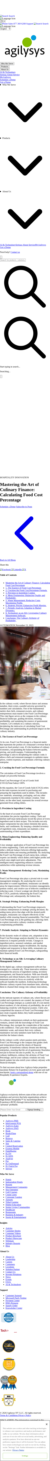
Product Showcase (14, 1238)
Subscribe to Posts (24, 506)
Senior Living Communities (18, 1207)
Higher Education (13, 1205)
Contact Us (10, 1272)
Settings (25, 1456)
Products (4, 67)
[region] (25, 1440)
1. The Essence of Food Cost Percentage (24, 588)
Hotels (8, 1179)
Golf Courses (11, 1192)
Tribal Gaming (12, 1202)
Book (8, 1131)
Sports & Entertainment (16, 1217)
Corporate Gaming (14, 1197)
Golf (8, 1136)
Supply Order (12, 1305)
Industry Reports (13, 1243)
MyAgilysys (5, 77)
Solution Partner (13, 1269)
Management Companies (16, 1187)
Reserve (9, 1138)
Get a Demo (5, 82)
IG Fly (8, 1153)
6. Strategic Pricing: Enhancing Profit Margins (26, 605)
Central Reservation (14, 1146)
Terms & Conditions (9, 1415)
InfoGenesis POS (13, 1123)
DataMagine (11, 1151)
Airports (9, 1199)
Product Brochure (13, 1236)
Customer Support (14, 1295)
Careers (9, 1262)
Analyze (9, 1158)
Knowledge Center (14, 1308)
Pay (7, 1161)
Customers (10, 1264)
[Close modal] (1, 376)
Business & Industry (14, 1215)
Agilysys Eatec (12, 1126)
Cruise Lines (11, 1194)
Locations (10, 1267)
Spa (7, 1143)
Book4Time (11, 1133)
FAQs (8, 1282)
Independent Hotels (14, 1182)
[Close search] (1, 257)
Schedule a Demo (8, 80)
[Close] (47, 1424)
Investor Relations (13, 1274)
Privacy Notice (18, 1450)
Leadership (10, 1259)
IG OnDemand (12, 1163)
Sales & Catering (13, 1141)
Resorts (9, 1184)
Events (9, 1279)
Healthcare (10, 1210)
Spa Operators (12, 1189)
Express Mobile (12, 1148)
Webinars (10, 1241)
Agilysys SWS (12, 1128)
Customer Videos (13, 1233)
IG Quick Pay (12, 1166)
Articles (9, 1228)
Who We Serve (7, 64)
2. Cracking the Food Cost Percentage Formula (26, 590)
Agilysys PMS (12, 1121)
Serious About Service (10, 74)
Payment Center (13, 1300)
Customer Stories (13, 1231)
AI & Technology (8, 72)
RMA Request (12, 1303)
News (8, 1277)
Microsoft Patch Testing (16, 1298)
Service (9, 1168)
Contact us (15, 252)
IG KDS (9, 1156)
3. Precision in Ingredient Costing (20, 593)
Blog (8, 1246)
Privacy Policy (24, 1415)
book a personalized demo (21, 1072)
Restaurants (11, 1212)
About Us (5, 69)
